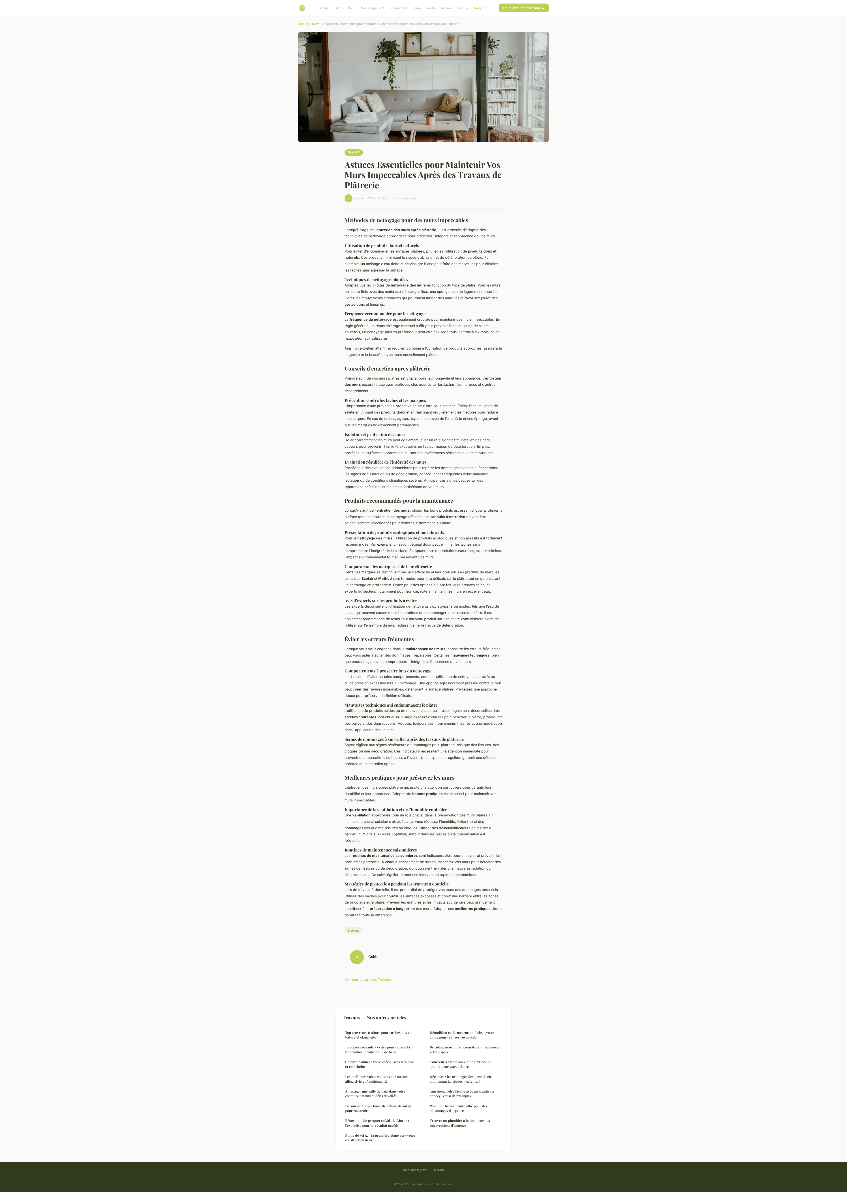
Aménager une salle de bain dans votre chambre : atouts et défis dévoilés (375, 1093)
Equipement (398, 8)
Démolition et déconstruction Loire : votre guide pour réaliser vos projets (462, 1034)
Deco (352, 8)
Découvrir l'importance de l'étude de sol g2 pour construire (378, 1108)
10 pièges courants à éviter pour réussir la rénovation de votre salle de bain (377, 1049)
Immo (416, 8)
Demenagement (372, 8)
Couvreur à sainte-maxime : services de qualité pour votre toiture (460, 1064)
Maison (446, 8)
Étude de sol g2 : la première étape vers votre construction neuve (380, 1137)
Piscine (462, 8)
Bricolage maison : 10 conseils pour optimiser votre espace (465, 1049)
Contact (438, 1170)
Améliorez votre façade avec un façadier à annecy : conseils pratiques (462, 1093)
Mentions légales (415, 1170)
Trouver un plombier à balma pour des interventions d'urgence (460, 1122)
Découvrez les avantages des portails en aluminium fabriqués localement (460, 1078)
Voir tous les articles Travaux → (370, 979)
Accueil (324, 8)
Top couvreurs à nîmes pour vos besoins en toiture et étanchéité (378, 1034)
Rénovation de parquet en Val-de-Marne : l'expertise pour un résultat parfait (377, 1122)
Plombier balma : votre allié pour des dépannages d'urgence (458, 1108)
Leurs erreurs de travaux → (524, 8)
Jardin (431, 8)
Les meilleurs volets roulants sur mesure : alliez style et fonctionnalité (377, 1078)
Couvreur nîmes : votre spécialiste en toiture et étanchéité (379, 1064)
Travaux (479, 8)
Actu (339, 8)
